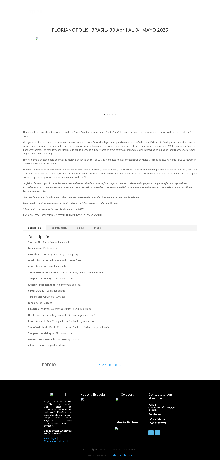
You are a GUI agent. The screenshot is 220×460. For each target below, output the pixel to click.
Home (131, 10)
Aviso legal (50, 438)
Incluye (80, 227)
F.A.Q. (193, 10)
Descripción (34, 227)
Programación (59, 227)
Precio (97, 227)
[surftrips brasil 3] (110, 39)
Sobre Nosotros (149, 10)
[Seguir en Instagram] (157, 432)
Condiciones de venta (56, 441)
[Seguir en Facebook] (151, 432)
